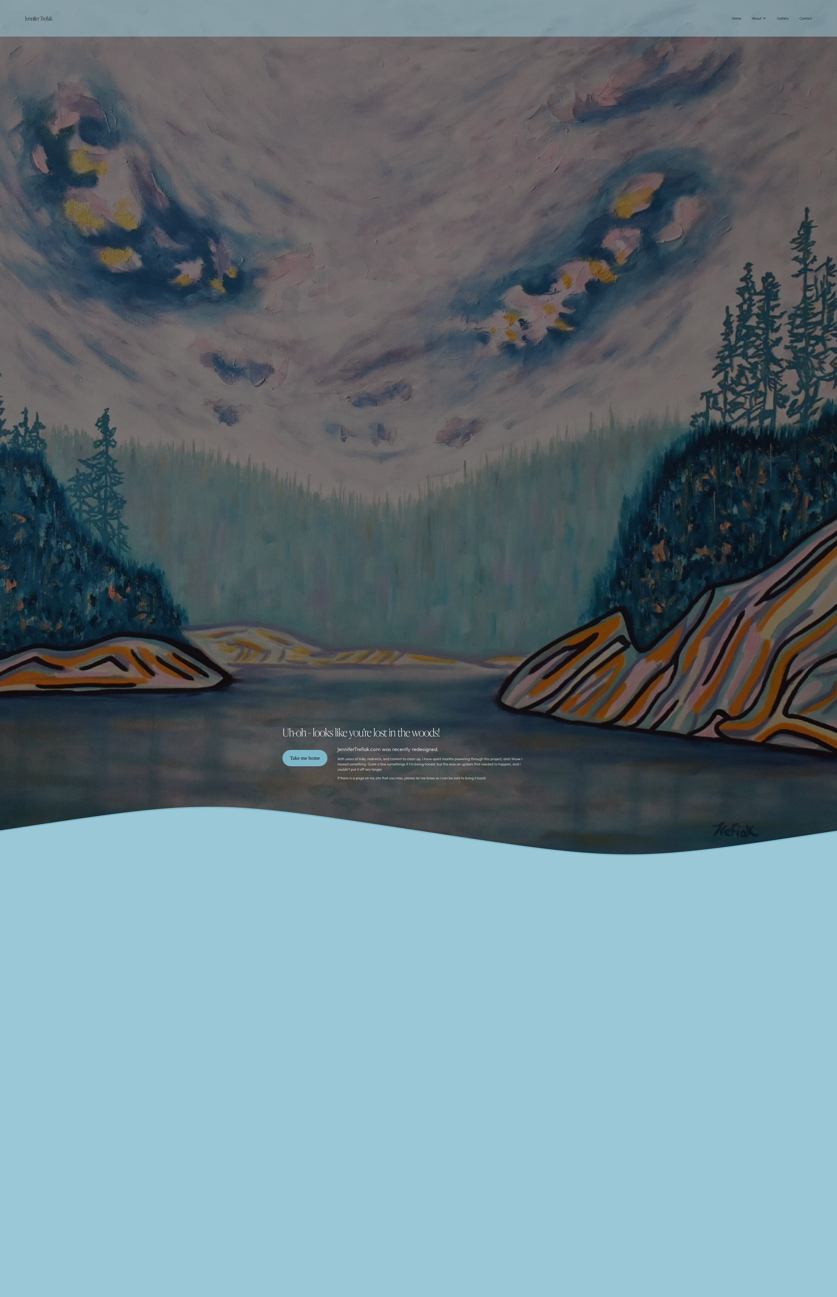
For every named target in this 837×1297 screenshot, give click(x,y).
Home (736, 18)
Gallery (783, 18)
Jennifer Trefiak (38, 18)
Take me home (305, 758)
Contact (806, 18)
